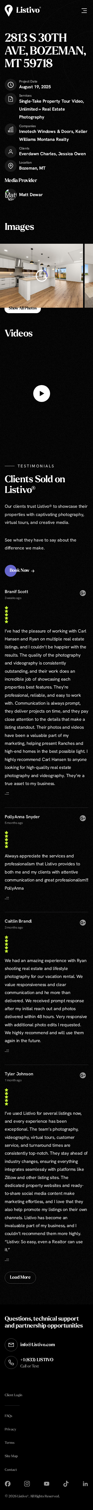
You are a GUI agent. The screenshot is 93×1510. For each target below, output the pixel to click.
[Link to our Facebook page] (8, 1484)
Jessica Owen (72, 153)
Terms (9, 1443)
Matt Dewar (31, 194)
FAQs (8, 1416)
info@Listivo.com (37, 1345)
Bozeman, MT (32, 168)
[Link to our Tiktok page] (66, 1484)
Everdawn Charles (37, 153)
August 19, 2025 (35, 84)
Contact (11, 1470)
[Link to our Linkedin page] (85, 1484)
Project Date (28, 81)
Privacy (10, 1429)
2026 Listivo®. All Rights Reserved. (32, 1496)
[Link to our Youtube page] (47, 1484)
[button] (23, 571)
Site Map (11, 1456)
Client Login (13, 1395)
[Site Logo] (23, 11)
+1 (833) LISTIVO (36, 1363)
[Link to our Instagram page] (27, 1484)
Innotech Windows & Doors (46, 131)
